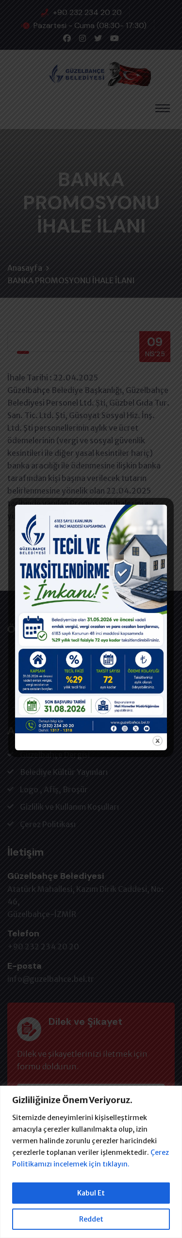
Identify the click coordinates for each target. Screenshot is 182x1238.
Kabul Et (91, 1193)
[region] (91, 1162)
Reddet (91, 1219)
